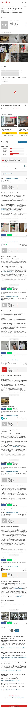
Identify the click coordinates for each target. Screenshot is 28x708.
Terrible (4, 154)
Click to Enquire (9, 133)
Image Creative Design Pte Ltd (12, 178)
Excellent (5, 148)
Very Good (5, 150)
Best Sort (23, 168)
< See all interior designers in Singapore (8, 6)
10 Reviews (6, 10)
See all (25, 114)
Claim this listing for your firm (18, 697)
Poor (4, 153)
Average (4, 151)
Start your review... (9, 173)
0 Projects (12, 10)
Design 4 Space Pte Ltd (7, 129)
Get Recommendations (14, 706)
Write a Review (23, 142)
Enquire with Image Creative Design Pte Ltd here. (11, 670)
